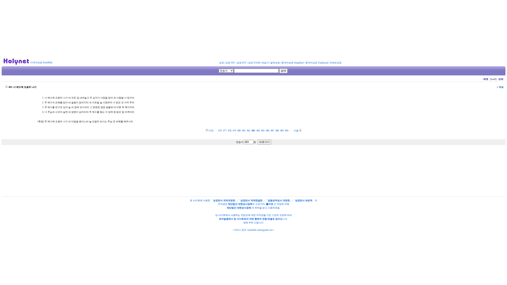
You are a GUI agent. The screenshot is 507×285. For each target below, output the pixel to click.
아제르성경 (335, 62)
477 (225, 130)
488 (277, 130)
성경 (221, 62)
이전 (211, 130)
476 (220, 130)
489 (282, 130)
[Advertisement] (253, 29)
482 (248, 130)
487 (272, 130)
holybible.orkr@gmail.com (260, 230)
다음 (296, 130)
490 (286, 130)
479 (234, 130)
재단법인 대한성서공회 (240, 204)
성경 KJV (242, 62)
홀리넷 (269, 204)
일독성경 (275, 62)
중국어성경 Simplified (292, 62)
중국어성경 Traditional (316, 62)
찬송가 (265, 62)
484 (258, 130)
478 (229, 130)
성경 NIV (230, 62)
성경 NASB (254, 62)
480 (239, 130)
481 (244, 130)
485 (263, 130)
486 (267, 130)
